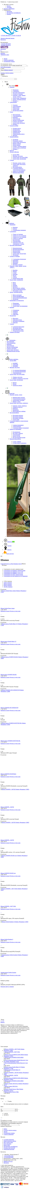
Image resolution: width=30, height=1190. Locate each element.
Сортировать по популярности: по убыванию (16, 576)
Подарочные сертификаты (14, 12)
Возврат (9, 14)
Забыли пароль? (8, 70)
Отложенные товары (9, 61)
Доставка (9, 7)
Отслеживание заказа (6, 65)
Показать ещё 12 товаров (7, 986)
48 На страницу (8, 584)
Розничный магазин (9, 1149)
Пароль (2, 70)
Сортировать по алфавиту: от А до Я (13, 572)
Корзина (3, 53)
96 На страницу (8, 585)
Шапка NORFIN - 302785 (7, 840)
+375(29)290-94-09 (8, 1157)
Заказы (5, 58)
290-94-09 (6, 35)
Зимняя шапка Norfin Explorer (8, 972)
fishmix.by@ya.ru (8, 1161)
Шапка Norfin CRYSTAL (11, 1086)
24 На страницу (8, 582)
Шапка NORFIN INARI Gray (8, 873)
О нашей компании (9, 1139)
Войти (2, 67)
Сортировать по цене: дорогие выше (13, 574)
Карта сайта (7, 1145)
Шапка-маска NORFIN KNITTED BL (10, 740)
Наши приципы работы (10, 1141)
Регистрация (7, 67)
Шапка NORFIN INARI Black (8, 774)
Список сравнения (8, 60)
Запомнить (5, 76)
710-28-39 (16, 35)
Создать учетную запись (7, 73)
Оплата (9, 6)
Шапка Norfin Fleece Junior (8, 608)
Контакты (9, 11)
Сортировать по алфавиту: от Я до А (13, 573)
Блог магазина (7, 1143)
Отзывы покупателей (9, 1148)
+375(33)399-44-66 (8, 1156)
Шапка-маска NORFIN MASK (9, 674)
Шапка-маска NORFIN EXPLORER (14, 1057)
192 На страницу (8, 586)
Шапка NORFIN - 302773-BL (8, 906)
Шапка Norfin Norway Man (12, 1092)
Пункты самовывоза (9, 8)
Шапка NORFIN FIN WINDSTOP (9, 707)
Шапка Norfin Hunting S (7, 939)
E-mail (2, 68)
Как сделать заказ (8, 1142)
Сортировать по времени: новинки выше (14, 570)
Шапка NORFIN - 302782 (7, 807)
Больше (15, 101)
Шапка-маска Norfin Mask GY (8, 641)
